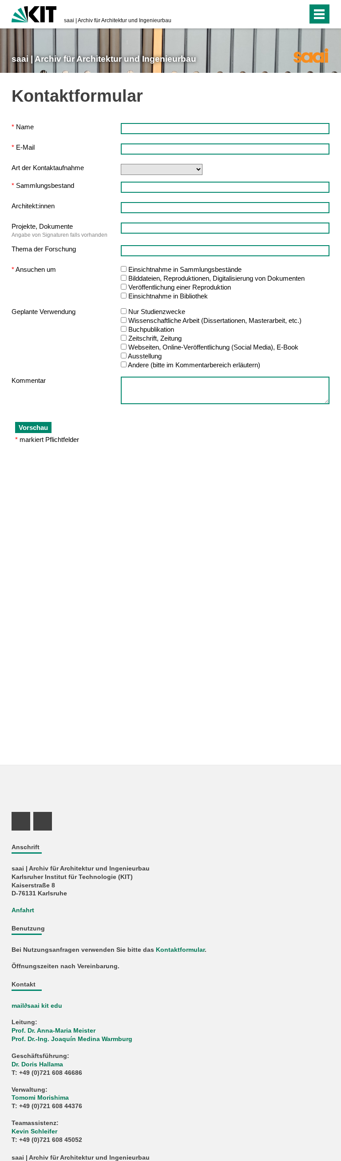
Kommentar (29, 380)
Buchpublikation (151, 329)
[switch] (283, 14)
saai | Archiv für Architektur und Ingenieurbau (117, 20)
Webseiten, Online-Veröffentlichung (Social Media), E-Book (213, 347)
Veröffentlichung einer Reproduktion (179, 287)
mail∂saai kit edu (37, 1005)
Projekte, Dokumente (42, 226)
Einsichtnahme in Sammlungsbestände (185, 269)
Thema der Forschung (44, 249)
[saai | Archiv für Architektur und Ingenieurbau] (310, 55)
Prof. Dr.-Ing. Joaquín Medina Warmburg (72, 1039)
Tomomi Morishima (40, 1097)
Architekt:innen (33, 206)
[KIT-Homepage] (34, 13)
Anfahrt (23, 910)
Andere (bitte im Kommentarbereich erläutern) (194, 365)
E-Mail (23, 147)
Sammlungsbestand (43, 185)
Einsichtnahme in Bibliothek (168, 296)
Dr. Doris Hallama (37, 1064)
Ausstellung (145, 356)
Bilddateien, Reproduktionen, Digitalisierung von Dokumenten (216, 278)
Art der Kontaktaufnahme (48, 167)
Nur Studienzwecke (156, 311)
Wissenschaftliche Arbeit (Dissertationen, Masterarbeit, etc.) (214, 320)
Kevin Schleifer (34, 1131)
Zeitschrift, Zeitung (155, 338)
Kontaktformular (180, 949)
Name (23, 127)
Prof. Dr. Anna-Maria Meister (53, 1030)
